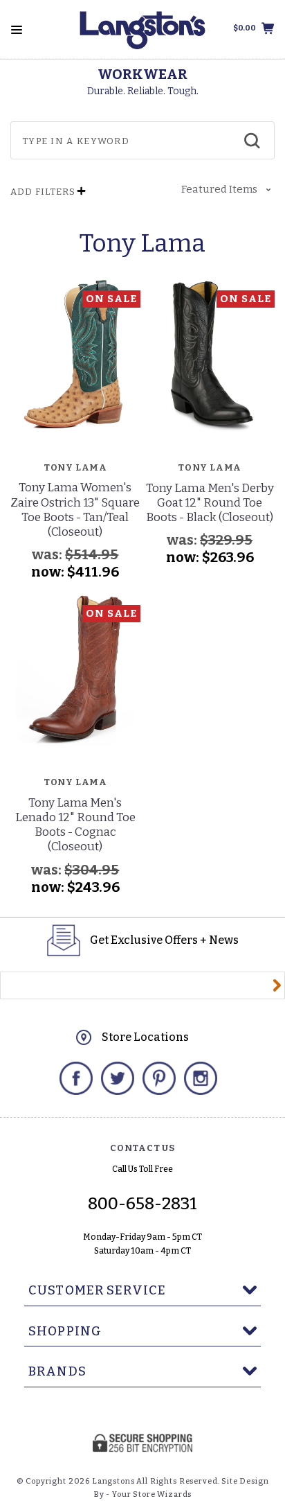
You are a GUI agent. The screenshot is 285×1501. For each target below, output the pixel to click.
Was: (48, 554)
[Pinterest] (159, 1078)
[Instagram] (200, 1078)
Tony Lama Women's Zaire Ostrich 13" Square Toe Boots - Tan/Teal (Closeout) (75, 509)
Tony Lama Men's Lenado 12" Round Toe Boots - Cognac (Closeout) (75, 825)
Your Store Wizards (152, 1494)
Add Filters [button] (42, 191)
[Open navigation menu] (16, 30)
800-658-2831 (142, 1203)
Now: (49, 571)
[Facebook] (76, 1078)
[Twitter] (117, 1078)
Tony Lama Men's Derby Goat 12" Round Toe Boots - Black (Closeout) (210, 503)
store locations (145, 1037)
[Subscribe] (277, 985)
